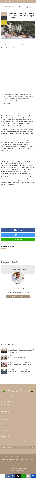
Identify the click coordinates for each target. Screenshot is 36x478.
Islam (3, 422)
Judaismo (5, 419)
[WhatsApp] (23, 476)
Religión (5, 44)
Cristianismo (6, 424)
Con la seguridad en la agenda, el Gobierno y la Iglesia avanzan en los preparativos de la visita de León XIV (21, 350)
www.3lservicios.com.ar (18, 470)
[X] (18, 476)
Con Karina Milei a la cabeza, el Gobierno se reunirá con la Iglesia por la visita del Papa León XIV (20, 364)
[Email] (28, 476)
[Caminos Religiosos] (12, 6)
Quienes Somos (10, 457)
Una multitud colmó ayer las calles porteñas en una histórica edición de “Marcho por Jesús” (21, 371)
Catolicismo (5, 416)
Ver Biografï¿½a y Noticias (18, 296)
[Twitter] (6, 1)
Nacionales (13, 44)
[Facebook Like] (7, 476)
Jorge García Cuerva (18, 269)
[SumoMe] (33, 476)
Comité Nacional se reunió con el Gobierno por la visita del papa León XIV (20, 356)
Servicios (19, 457)
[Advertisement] (18, 72)
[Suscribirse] (32, 447)
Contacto (27, 457)
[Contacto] (9, 1)
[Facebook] (2, 1)
